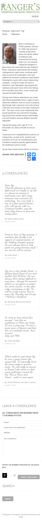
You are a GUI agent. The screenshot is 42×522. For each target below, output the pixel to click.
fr (37, 17)
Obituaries (15, 34)
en (33, 17)
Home (4, 34)
